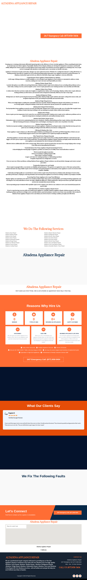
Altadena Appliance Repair (18, 3)
